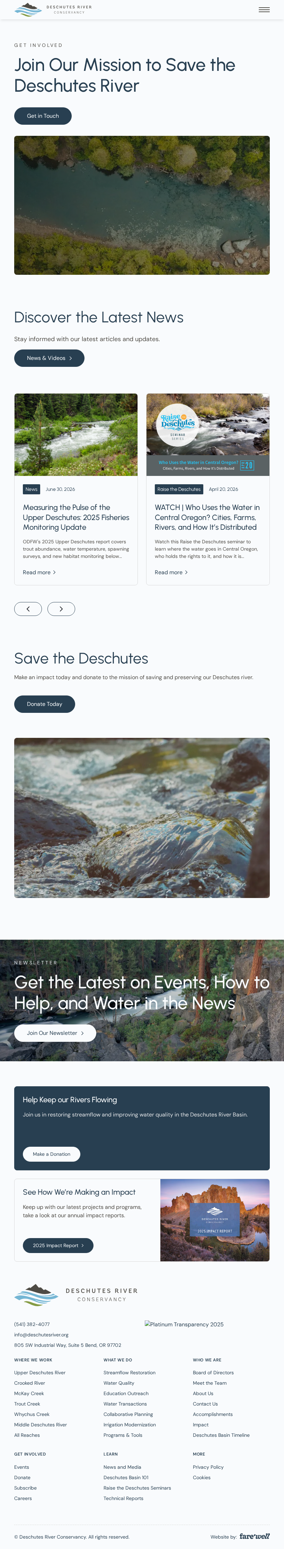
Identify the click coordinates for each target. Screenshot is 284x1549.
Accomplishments (213, 1414)
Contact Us (205, 1404)
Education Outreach (126, 1393)
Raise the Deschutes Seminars (137, 1488)
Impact (200, 1425)
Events (21, 1467)
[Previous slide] (28, 609)
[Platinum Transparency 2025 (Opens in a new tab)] (183, 1324)
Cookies (202, 1477)
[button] (264, 9)
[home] (53, 10)
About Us (203, 1393)
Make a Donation (51, 1154)
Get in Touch (43, 116)
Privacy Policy (208, 1467)
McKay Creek (29, 1393)
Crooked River (29, 1383)
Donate (22, 1477)
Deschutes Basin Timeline (221, 1435)
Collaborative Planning (128, 1414)
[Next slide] (61, 609)
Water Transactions (125, 1404)
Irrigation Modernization (130, 1425)
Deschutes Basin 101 (126, 1477)
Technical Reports (123, 1498)
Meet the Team (210, 1383)
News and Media (122, 1467)
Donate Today (44, 704)
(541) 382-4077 (32, 1324)
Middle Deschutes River (40, 1425)
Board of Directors (213, 1372)
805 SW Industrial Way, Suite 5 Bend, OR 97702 (67, 1345)
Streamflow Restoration (130, 1372)
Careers (23, 1498)
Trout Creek (27, 1404)
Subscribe (25, 1488)
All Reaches (27, 1435)
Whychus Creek (32, 1414)
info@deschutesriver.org (41, 1335)
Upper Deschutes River (39, 1372)
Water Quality (119, 1383)
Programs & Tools (123, 1435)
